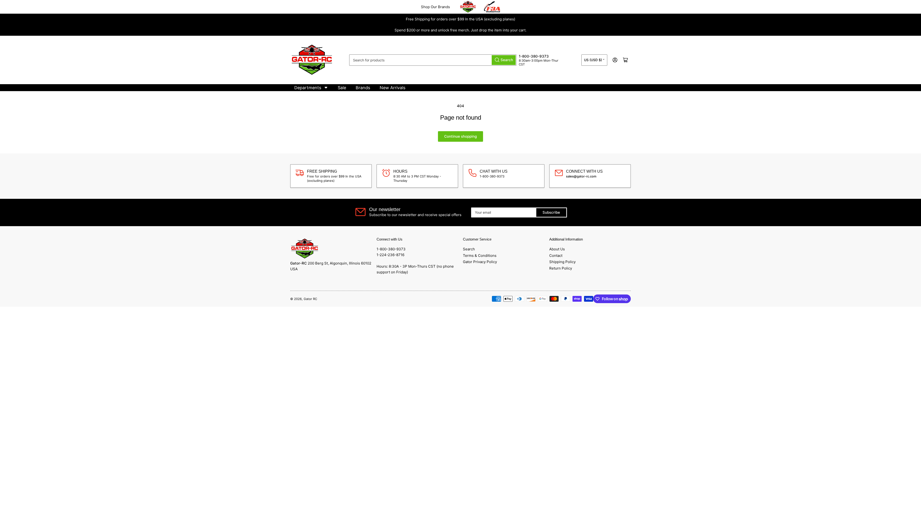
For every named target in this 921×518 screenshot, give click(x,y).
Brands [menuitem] (363, 87)
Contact (555, 255)
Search (469, 249)
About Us (557, 249)
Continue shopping (460, 136)
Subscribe (551, 212)
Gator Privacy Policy (480, 261)
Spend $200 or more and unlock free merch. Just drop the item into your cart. (460, 30)
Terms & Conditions (479, 255)
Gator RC (310, 299)
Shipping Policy (562, 261)
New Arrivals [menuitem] (392, 87)
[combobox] (432, 60)
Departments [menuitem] (307, 87)
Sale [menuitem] (342, 87)
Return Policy (560, 268)
